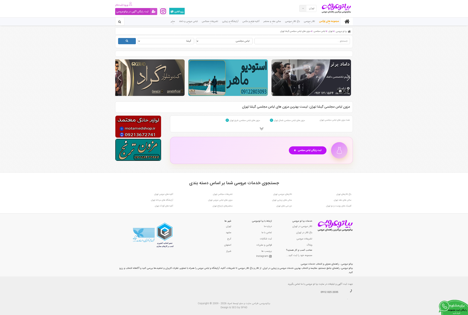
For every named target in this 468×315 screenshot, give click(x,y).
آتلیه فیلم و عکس (250, 21)
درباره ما (268, 226)
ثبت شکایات (266, 239)
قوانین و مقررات (264, 245)
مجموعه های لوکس (329, 21)
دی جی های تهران (284, 206)
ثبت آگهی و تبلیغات (337, 284)
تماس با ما (267, 233)
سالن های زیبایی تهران (282, 200)
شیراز (228, 251)
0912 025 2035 (329, 292)
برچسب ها (266, 251)
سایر (173, 21)
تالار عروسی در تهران (302, 226)
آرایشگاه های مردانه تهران (162, 200)
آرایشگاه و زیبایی (230, 21)
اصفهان (227, 245)
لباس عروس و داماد (188, 21)
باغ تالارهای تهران (343, 194)
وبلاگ (309, 245)
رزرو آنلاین (179, 12)
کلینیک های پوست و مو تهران (338, 206)
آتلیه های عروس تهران (163, 194)
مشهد (228, 233)
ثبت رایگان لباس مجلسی (309, 150)
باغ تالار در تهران (304, 233)
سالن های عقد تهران (342, 200)
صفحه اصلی (347, 21)
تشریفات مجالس (210, 21)
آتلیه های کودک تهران (164, 206)
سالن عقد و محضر (272, 21)
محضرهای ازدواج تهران (222, 206)
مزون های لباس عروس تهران (220, 200)
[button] (348, 78)
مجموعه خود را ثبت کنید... (299, 255)
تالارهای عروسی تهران (282, 194)
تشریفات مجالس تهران (223, 194)
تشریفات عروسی (304, 239)
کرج (229, 239)
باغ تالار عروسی (292, 21)
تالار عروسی (309, 21)
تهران (228, 226)
